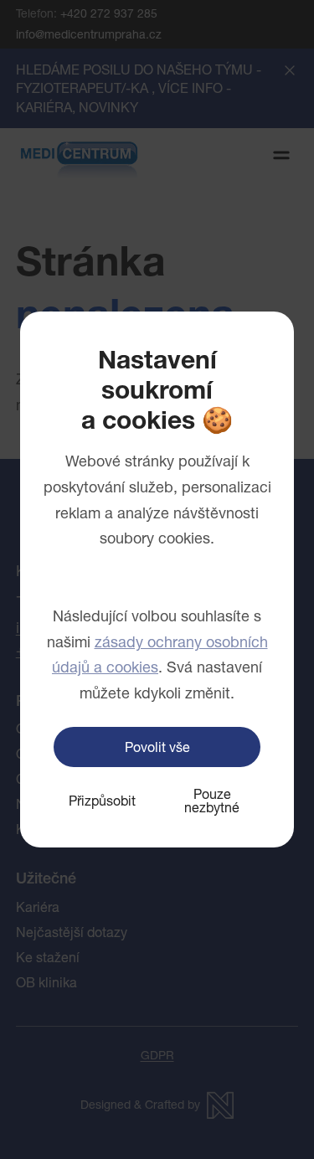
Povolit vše (157, 747)
